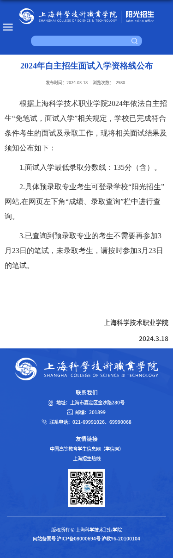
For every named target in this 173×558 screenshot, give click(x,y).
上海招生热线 (87, 458)
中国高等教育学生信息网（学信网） (87, 448)
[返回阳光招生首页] (86, 16)
